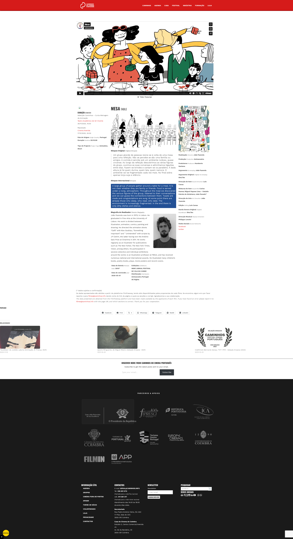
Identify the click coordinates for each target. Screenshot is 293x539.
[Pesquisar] (181, 490)
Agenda (157, 5)
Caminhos (146, 5)
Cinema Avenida (84, 130)
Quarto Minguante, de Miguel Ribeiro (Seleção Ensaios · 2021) (121, 350)
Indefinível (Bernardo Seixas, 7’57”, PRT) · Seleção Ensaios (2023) (220, 350)
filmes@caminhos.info (97, 296)
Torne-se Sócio (90, 505)
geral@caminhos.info (130, 488)
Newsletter (152, 488)
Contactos (88, 521)
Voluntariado (89, 509)
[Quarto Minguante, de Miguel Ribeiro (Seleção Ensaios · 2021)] (145, 337)
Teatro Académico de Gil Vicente (90, 121)
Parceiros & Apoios (149, 393)
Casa (166, 5)
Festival (176, 5)
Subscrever (153, 497)
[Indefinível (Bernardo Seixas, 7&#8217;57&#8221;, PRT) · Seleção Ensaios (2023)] (242, 337)
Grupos (86, 492)
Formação (199, 5)
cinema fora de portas (93, 497)
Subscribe (166, 372)
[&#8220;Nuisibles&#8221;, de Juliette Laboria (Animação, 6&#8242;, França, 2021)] (47, 337)
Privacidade (88, 517)
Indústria (187, 5)
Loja (210, 5)
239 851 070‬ (122, 491)
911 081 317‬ (122, 497)
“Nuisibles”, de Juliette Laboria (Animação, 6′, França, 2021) (23, 350)
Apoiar (86, 501)
